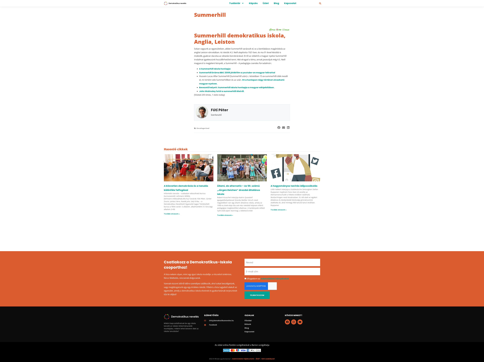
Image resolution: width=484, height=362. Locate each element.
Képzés (253, 3)
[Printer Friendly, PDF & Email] (279, 29)
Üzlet (266, 3)
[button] (320, 3)
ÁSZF (258, 359)
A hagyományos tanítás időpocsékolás (294, 185)
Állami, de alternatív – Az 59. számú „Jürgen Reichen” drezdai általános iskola (238, 190)
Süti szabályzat (268, 359)
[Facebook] (287, 321)
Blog (276, 3)
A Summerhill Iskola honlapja (215, 68)
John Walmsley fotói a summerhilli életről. (221, 91)
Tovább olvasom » (172, 214)
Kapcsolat (290, 3)
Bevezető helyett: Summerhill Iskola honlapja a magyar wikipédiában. (236, 87)
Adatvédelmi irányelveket (275, 278)
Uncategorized (202, 128)
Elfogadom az (268, 278)
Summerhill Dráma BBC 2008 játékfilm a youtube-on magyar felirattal (237, 72)
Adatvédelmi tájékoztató (243, 359)
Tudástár (234, 3)
